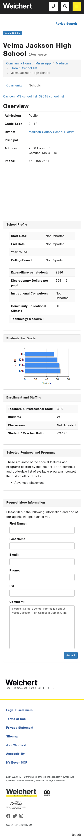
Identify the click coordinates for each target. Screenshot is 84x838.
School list (29, 68)
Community (14, 85)
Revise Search (66, 24)
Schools (35, 85)
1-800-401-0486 (41, 688)
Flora (14, 68)
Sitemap (12, 736)
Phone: (14, 570)
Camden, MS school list (20, 96)
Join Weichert (16, 745)
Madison (62, 63)
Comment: (16, 602)
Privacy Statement (19, 728)
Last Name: (17, 539)
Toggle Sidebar (12, 33)
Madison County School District (51, 132)
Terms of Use (16, 719)
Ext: (12, 586)
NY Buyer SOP (16, 763)
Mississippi (43, 63)
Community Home (18, 63)
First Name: (18, 523)
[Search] (65, 6)
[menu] (76, 6)
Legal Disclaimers (19, 710)
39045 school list (51, 96)
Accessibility (15, 754)
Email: (14, 555)
